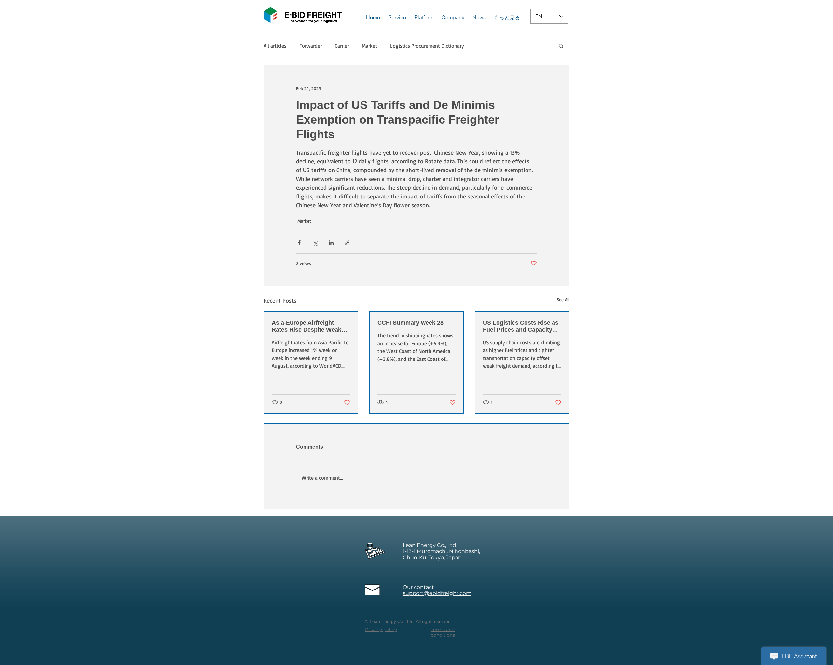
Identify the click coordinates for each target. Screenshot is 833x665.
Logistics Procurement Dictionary (427, 45)
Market (369, 45)
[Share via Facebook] (299, 243)
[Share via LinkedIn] (331, 243)
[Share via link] (347, 243)
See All (563, 299)
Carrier (342, 45)
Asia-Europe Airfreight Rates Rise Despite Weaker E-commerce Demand (309, 326)
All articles (275, 45)
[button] (561, 45)
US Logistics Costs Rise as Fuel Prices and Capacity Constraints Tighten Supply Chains (521, 326)
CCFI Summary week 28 (410, 322)
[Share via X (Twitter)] (315, 243)
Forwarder (310, 45)
